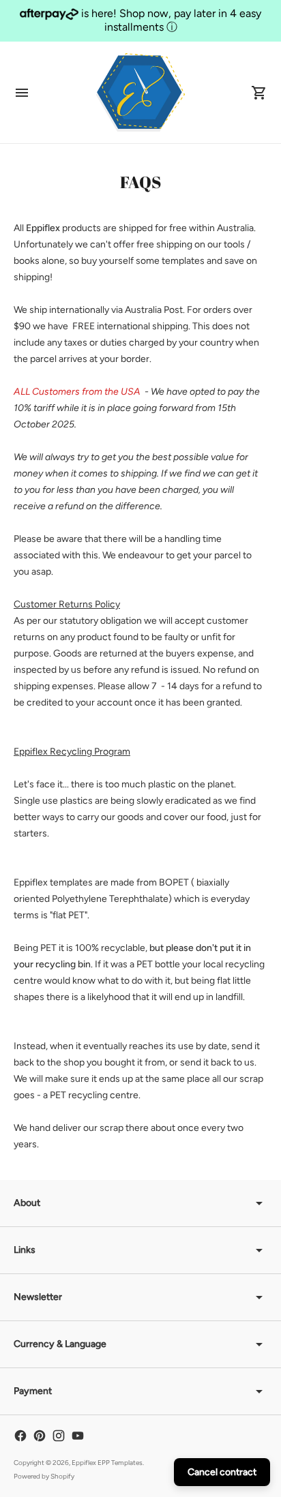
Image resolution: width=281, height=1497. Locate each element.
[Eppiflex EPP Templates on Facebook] (20, 1435)
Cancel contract (222, 1472)
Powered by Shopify (44, 1476)
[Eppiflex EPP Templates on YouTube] (78, 1435)
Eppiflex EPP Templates (107, 1462)
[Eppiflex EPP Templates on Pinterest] (39, 1435)
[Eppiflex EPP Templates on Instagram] (58, 1435)
